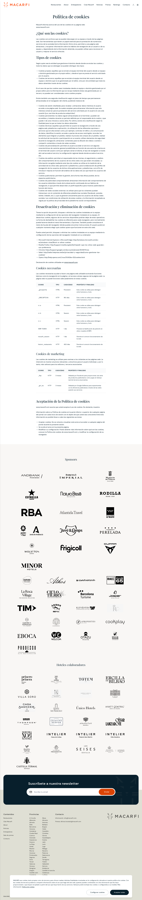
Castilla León (33, 873)
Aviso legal (6, 896)
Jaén (44, 842)
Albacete (32, 820)
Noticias (99, 5)
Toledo (44, 862)
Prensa (108, 5)
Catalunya (45, 873)
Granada (32, 838)
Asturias (45, 822)
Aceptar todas (119, 892)
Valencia (32, 864)
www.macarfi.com (71, 262)
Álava (44, 818)
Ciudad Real (33, 833)
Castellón (45, 831)
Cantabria (32, 831)
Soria (31, 859)
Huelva (44, 840)
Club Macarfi (89, 5)
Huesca (32, 842)
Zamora (44, 866)
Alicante (45, 820)
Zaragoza (32, 868)
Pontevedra (33, 855)
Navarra (45, 851)
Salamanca (46, 855)
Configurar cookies (97, 892)
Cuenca (32, 835)
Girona (44, 835)
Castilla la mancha (48, 870)
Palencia (45, 853)
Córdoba (45, 833)
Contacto (126, 5)
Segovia (32, 857)
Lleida (31, 846)
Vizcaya (32, 866)
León (44, 844)
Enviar (106, 792)
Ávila (30, 825)
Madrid (31, 849)
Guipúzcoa (33, 840)
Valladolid (45, 864)
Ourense (32, 853)
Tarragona (45, 859)
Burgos (44, 827)
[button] (133, 5)
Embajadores (76, 5)
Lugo (44, 846)
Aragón (31, 870)
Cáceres (32, 829)
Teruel (31, 862)
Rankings (116, 5)
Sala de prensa (8, 835)
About (66, 5)
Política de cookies (28, 887)
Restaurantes (56, 5)
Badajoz (45, 825)
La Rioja (32, 844)
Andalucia (45, 868)
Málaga (44, 849)
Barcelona (32, 827)
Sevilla (44, 857)
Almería (32, 822)
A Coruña (32, 818)
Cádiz (44, 829)
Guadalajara (46, 838)
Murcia (31, 851)
